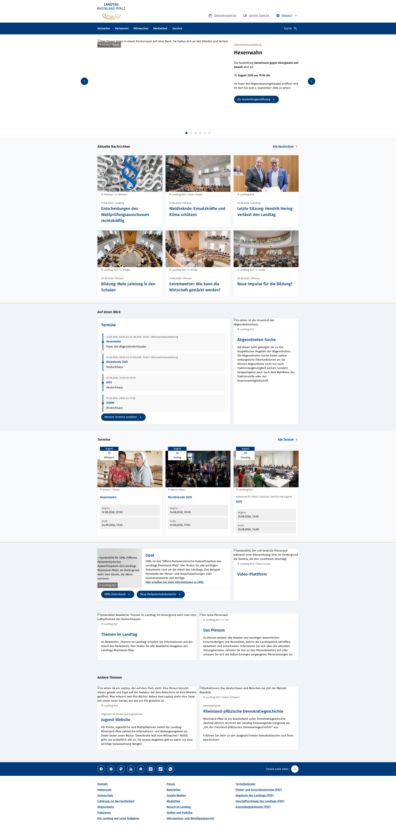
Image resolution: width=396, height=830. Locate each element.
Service (177, 28)
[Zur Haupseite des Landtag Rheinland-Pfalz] (111, 11)
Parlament (122, 28)
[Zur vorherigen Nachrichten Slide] (84, 81)
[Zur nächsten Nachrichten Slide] (311, 81)
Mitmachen (141, 28)
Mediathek (160, 28)
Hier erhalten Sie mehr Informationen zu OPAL (175, 582)
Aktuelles (103, 28)
